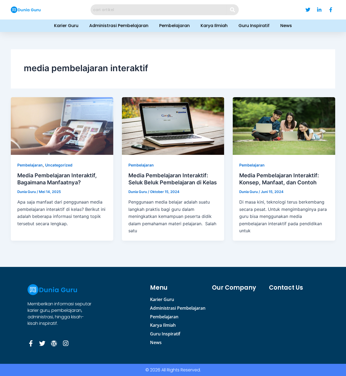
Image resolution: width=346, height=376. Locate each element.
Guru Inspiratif (254, 25)
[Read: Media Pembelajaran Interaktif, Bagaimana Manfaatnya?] (62, 125)
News (286, 25)
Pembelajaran (174, 25)
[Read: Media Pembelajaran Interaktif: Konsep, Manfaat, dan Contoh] (284, 125)
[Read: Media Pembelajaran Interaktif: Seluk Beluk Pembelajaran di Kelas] (173, 125)
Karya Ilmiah (214, 25)
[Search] (232, 9)
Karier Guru (66, 25)
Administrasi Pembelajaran (118, 25)
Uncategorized (58, 165)
